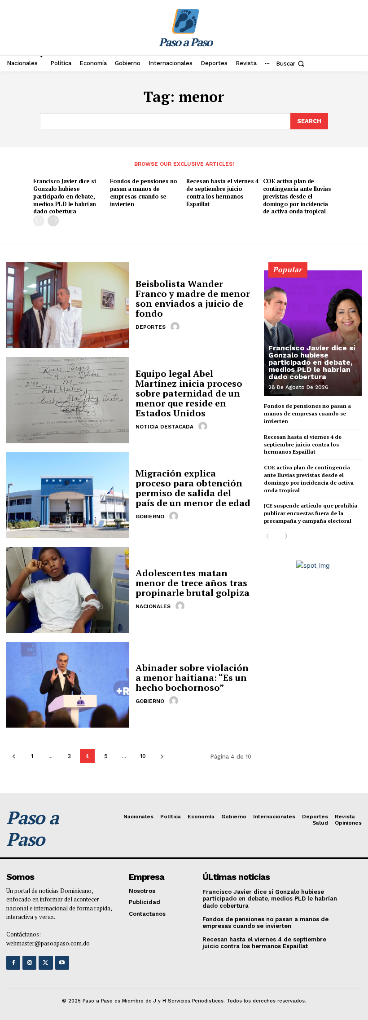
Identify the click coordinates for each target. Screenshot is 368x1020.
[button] (291, 63)
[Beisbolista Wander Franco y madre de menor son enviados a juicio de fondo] (67, 305)
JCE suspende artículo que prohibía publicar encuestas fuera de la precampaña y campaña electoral (310, 513)
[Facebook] (13, 963)
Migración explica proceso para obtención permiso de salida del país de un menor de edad (193, 488)
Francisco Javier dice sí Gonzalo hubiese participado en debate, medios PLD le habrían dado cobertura (64, 196)
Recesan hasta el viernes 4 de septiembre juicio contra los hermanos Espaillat (222, 192)
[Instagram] (29, 963)
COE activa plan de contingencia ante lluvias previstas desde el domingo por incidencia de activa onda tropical (297, 196)
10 (143, 756)
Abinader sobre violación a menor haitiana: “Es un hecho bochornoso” (192, 677)
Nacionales (153, 606)
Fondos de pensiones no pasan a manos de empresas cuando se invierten (143, 192)
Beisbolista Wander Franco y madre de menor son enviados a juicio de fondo (193, 298)
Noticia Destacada (164, 427)
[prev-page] (38, 220)
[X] (46, 963)
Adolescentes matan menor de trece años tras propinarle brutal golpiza (193, 583)
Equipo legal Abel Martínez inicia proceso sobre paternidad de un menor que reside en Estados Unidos (189, 393)
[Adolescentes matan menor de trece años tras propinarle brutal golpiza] (67, 590)
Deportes (151, 327)
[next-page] (53, 220)
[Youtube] (62, 963)
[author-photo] (176, 326)
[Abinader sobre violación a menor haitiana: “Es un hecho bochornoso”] (67, 685)
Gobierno (150, 516)
